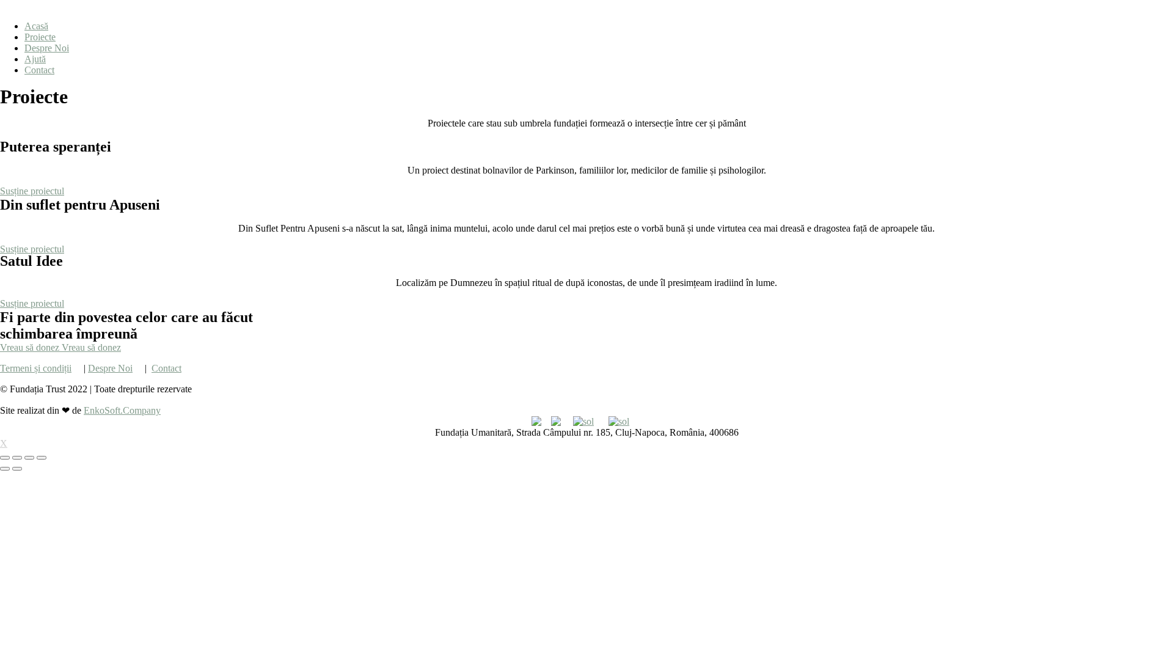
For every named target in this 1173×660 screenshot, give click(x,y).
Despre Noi (46, 48)
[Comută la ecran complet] (29, 458)
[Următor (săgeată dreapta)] (17, 469)
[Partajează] (17, 458)
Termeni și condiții (35, 368)
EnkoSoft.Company (122, 410)
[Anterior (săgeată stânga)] (5, 469)
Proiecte (40, 37)
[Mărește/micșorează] (41, 458)
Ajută (35, 59)
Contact (39, 70)
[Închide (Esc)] (5, 458)
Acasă (36, 26)
